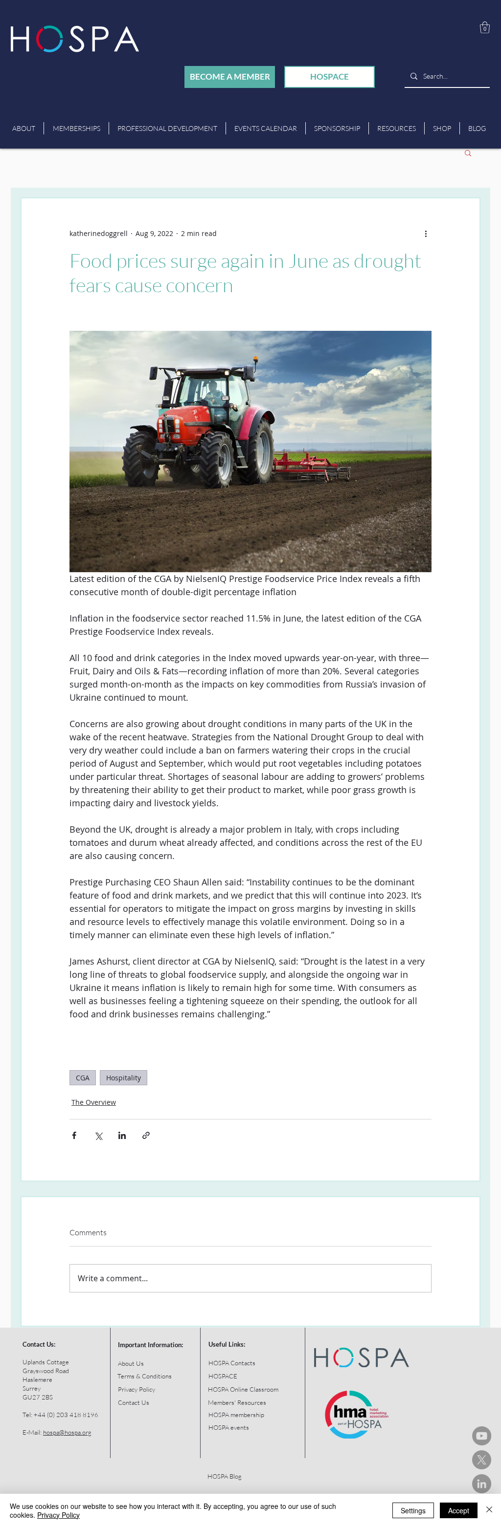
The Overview (93, 1102)
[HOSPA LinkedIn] (481, 1483)
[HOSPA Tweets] (481, 1459)
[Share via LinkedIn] (122, 1135)
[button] (485, 27)
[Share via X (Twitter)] (98, 1135)
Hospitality (123, 1077)
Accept (458, 1510)
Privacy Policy (58, 1515)
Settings (413, 1510)
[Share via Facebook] (74, 1135)
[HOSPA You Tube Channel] (481, 1435)
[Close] (489, 1510)
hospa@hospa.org (67, 1432)
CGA (83, 1077)
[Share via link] (146, 1135)
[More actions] (426, 233)
